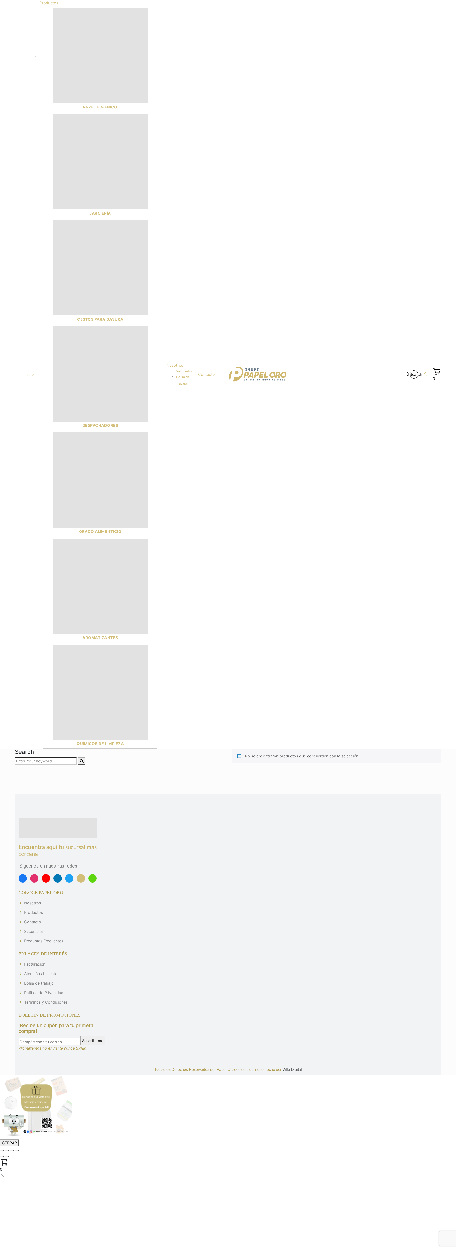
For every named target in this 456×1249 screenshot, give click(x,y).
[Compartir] (12, 1150)
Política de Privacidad (43, 992)
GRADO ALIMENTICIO (100, 531)
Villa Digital (292, 1069)
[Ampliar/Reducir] (2, 1150)
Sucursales (33, 931)
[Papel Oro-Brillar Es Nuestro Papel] (257, 374)
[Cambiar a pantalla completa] (7, 1150)
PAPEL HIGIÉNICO (100, 107)
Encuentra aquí (38, 847)
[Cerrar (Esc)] (17, 1150)
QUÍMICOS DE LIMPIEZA (100, 743)
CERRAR (9, 1143)
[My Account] (425, 374)
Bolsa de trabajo (39, 983)
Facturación (34, 964)
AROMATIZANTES (100, 637)
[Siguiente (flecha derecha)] (7, 1156)
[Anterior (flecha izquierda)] (2, 1156)
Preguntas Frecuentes (43, 941)
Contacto (32, 922)
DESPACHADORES (100, 425)
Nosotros (32, 903)
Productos (33, 912)
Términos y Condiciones (45, 1002)
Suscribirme (92, 1040)
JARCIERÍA (100, 213)
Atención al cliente (40, 973)
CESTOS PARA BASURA (100, 319)
